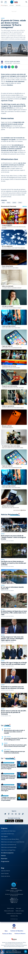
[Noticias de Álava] (7, 934)
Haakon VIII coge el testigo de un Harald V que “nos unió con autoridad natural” (14, 663)
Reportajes (4, 858)
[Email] (16, 67)
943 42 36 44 (15, 895)
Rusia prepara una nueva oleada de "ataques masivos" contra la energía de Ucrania (13, 537)
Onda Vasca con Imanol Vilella (8, 847)
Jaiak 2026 (18, 5)
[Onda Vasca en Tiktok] (22, 813)
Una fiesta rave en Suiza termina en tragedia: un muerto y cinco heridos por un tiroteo (13, 563)
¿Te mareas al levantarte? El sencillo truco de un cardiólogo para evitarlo (15, 739)
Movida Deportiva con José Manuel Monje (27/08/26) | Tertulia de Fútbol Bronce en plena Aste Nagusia (8, 766)
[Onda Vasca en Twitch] (19, 813)
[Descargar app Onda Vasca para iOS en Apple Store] (19, 821)
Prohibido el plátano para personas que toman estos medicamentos (14, 752)
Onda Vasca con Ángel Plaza (8, 850)
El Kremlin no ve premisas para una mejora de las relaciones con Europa (12, 687)
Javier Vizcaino (5, 873)
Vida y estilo (7, 728)
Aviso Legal (18, 908)
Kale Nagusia (4, 836)
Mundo (2, 533)
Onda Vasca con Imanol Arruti (8, 844)
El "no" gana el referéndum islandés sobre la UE (12, 588)
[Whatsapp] (12, 67)
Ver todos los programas (7, 853)
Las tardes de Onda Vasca (7, 833)
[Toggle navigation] (2, 2)
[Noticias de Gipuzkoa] (17, 931)
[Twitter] (2, 67)
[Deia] (6, 931)
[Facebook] (9, 67)
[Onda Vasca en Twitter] (5, 813)
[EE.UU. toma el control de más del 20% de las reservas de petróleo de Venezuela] (14, 700)
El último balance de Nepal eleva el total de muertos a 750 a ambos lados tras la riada (14, 612)
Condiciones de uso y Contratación (14, 913)
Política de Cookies (20, 911)
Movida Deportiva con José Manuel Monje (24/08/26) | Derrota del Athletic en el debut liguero (8, 788)
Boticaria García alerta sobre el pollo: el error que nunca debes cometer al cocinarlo (14, 732)
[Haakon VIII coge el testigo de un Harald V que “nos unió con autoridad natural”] (14, 652)
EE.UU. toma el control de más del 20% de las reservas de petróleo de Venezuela (13, 712)
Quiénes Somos (10, 908)
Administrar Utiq (14, 916)
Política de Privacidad (9, 911)
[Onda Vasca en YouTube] (12, 813)
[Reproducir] (19, 765)
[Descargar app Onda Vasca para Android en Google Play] (9, 821)
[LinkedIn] (5, 67)
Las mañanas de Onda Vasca (8, 831)
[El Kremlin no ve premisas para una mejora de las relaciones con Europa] (14, 676)
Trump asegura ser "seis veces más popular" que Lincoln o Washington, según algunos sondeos (12, 638)
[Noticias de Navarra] (20, 934)
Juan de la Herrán (5, 870)
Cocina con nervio (5, 876)
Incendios (12, 5)
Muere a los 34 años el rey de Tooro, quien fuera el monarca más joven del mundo (15, 745)
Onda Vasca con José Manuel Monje (10, 839)
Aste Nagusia (4, 5)
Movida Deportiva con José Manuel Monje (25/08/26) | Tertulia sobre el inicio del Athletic (8, 777)
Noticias (3, 855)
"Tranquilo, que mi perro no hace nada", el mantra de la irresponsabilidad (8, 799)
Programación (5, 861)
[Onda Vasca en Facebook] (8, 813)
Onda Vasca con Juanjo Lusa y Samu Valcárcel (12, 842)
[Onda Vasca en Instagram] (15, 813)
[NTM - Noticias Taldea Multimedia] (14, 926)
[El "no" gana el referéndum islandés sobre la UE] (14, 576)
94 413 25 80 (15, 891)
